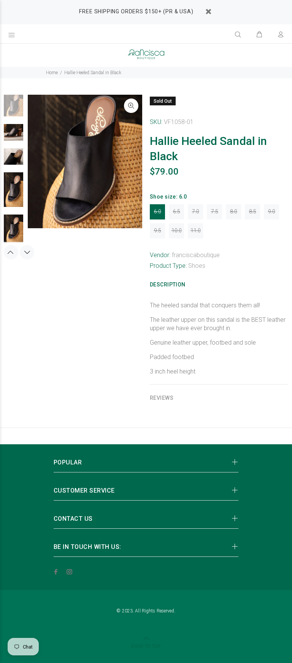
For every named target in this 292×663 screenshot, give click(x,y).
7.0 (195, 211)
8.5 (252, 211)
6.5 (176, 211)
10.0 (176, 230)
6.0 (157, 211)
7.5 (214, 211)
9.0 (271, 211)
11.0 (195, 230)
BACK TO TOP (146, 646)
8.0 (233, 211)
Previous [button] (11, 252)
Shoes (196, 265)
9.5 (157, 230)
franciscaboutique (196, 255)
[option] (13, 109)
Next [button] (27, 252)
